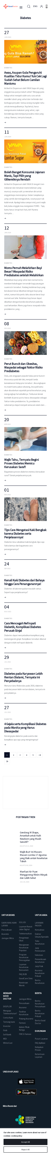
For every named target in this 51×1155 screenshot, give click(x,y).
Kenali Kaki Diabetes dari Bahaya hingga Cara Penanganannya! (24, 582)
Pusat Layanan (41, 1038)
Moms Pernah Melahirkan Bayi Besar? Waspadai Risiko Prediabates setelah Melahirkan (24, 271)
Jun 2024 (7, 37)
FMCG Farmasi (25, 1034)
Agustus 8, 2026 (26, 865)
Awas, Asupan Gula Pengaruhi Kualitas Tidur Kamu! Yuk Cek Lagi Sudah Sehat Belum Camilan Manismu (25, 78)
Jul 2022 (7, 662)
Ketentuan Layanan (39, 1055)
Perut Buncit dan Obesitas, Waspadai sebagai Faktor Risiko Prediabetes (23, 367)
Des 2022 (7, 495)
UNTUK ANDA (41, 915)
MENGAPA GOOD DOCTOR (7, 996)
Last (7, 761)
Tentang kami (9, 1022)
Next (39, 755)
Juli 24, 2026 (24, 882)
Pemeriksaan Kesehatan (40, 960)
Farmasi (22, 1023)
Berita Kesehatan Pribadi (39, 1013)
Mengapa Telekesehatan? (10, 1012)
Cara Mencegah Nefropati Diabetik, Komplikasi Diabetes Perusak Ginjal (22, 626)
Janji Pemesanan (40, 949)
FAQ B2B (23, 974)
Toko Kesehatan (39, 942)
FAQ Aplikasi (40, 1043)
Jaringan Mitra (7, 938)
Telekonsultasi (25, 933)
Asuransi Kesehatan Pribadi (39, 973)
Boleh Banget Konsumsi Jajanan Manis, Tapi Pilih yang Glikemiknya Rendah (24, 175)
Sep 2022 (7, 568)
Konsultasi (39, 929)
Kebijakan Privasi (39, 1048)
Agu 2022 (7, 611)
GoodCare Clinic (26, 978)
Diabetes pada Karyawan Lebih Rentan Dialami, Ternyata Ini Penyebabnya (23, 677)
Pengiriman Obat (24, 939)
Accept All (25, 1142)
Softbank (7, 1034)
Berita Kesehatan (39, 981)
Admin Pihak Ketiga (24, 1028)
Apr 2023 (7, 424)
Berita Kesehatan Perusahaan (40, 1004)
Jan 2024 (7, 232)
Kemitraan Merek (23, 984)
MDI (5, 1038)
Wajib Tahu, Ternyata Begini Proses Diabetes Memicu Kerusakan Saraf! (21, 463)
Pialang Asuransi (26, 1018)
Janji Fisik (39, 966)
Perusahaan (6, 929)
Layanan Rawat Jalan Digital (25, 928)
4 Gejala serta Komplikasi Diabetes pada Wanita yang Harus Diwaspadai (25, 727)
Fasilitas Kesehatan (23, 1013)
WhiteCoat (7, 1043)
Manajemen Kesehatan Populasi (24, 947)
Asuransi (5, 934)
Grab (5, 1030)
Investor (6, 1026)
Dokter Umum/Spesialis (42, 935)
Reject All (25, 1149)
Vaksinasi (39, 955)
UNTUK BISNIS (8, 915)
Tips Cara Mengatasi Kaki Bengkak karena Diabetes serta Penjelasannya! (25, 533)
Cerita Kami (8, 1017)
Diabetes (8, 68)
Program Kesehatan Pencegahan (24, 957)
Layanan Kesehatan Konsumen (23, 967)
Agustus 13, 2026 (26, 846)
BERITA (38, 993)
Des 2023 (7, 328)
